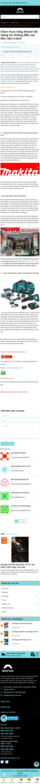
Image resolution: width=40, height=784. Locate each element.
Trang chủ (5, 588)
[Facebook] (7, 762)
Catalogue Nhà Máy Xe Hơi (21, 640)
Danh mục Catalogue (12, 619)
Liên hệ (4, 612)
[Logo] (20, 10)
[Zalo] (2, 762)
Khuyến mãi (6, 604)
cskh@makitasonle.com (12, 695)
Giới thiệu (5, 592)
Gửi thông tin (7, 444)
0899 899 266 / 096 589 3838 (14, 692)
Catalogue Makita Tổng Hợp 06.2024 (25, 632)
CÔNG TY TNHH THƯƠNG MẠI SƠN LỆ (18, 52)
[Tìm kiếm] (37, 16)
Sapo (25, 776)
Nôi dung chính (10, 47)
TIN (9, 533)
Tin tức (4, 600)
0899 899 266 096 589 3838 (7, 732)
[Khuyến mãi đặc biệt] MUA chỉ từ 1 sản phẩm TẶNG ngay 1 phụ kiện (18, 565)
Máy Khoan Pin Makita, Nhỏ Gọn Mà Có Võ (15, 100)
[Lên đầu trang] (36, 772)
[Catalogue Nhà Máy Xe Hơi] (6, 642)
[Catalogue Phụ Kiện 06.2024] (6, 626)
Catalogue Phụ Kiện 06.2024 (22, 623)
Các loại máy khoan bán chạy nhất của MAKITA (17, 97)
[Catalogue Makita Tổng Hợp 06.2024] (6, 634)
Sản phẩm (5, 596)
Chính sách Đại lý (7, 608)
